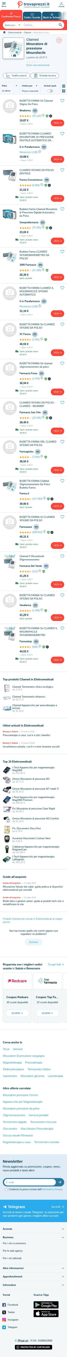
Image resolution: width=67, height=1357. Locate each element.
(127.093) (37, 498)
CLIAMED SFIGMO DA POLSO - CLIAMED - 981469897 (37, 404)
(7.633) (36, 456)
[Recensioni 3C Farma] (25, 340)
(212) (35, 571)
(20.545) (36, 417)
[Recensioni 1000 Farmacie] (25, 270)
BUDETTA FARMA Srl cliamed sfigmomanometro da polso (36, 365)
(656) (35, 646)
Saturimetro (10, 1076)
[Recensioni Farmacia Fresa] (25, 379)
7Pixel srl (22, 1340)
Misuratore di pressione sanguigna (23, 1055)
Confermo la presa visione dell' (36, 1189)
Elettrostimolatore (13, 1069)
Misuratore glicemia (32, 1076)
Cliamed (27, 32)
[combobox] (12, 25)
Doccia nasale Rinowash (18, 1135)
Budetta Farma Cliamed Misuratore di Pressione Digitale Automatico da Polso (38, 212)
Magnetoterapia (12, 1062)
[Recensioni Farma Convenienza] (25, 185)
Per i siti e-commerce (14, 1243)
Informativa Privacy (52, 1189)
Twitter (11, 1312)
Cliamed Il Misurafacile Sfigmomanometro (32, 558)
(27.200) (36, 270)
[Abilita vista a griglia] (63, 90)
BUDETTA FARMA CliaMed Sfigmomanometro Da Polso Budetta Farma (35, 484)
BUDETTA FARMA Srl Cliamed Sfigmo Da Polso (36, 102)
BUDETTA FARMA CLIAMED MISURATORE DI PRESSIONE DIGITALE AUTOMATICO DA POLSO (37, 137)
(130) (35, 152)
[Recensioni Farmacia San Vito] (25, 418)
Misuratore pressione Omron (20, 1095)
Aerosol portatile (38, 1115)
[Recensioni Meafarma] (25, 116)
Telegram (12, 1327)
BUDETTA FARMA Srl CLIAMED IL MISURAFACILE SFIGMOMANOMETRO (39, 631)
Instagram (12, 1319)
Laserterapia (55, 1076)
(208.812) (37, 532)
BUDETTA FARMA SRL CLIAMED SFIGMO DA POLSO (38, 443)
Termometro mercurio (43, 1121)
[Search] (60, 25)
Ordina (27, 86)
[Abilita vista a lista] (63, 86)
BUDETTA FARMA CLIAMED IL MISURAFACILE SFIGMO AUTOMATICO (37, 291)
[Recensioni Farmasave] (25, 532)
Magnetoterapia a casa (17, 1142)
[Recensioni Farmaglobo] (25, 457)
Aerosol (17, 1049)
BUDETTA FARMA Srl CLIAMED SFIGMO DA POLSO (37, 326)
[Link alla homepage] (4, 32)
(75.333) (36, 227)
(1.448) (36, 610)
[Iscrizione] (60, 1182)
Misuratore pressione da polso (21, 1108)
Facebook (12, 1304)
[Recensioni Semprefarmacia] (25, 228)
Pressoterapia (33, 1062)
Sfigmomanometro (14, 1115)
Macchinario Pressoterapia (37, 1128)
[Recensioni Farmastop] (25, 647)
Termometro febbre (39, 1069)
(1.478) (36, 378)
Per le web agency (13, 1250)
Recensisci (25, 152)
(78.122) (36, 116)
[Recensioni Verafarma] (25, 611)
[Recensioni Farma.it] (25, 499)
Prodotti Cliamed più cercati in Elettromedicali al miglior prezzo (32, 920)
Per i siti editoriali (12, 1258)
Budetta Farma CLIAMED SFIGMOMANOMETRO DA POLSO (34, 255)
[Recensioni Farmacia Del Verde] (25, 571)
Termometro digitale (15, 1121)
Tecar (6, 1049)
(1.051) (36, 339)
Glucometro (10, 1128)
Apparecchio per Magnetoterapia (22, 1101)
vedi (57, 123)
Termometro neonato (46, 1142)
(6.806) (36, 185)
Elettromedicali (14, 32)
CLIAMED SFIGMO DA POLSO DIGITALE (37, 172)
